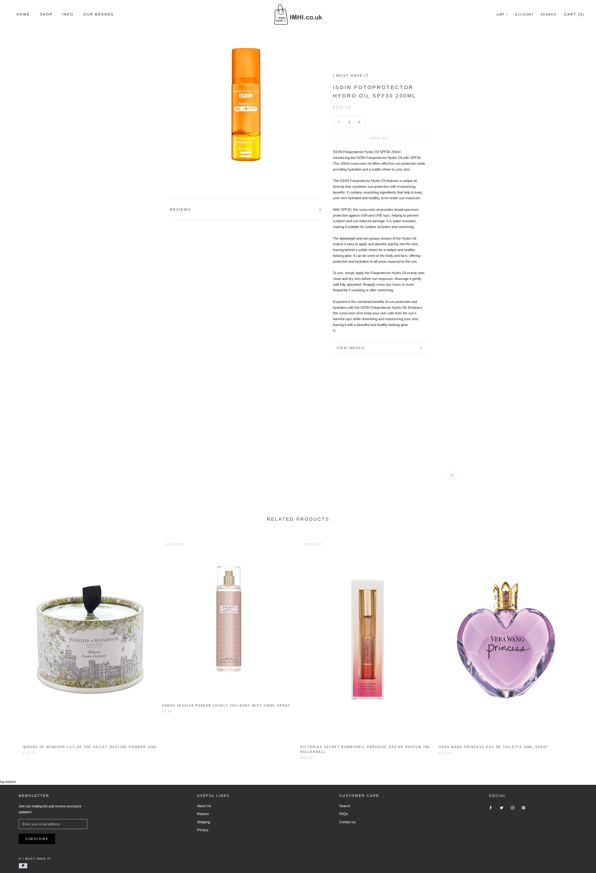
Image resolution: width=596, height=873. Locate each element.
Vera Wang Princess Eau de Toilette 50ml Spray (494, 747)
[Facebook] (490, 808)
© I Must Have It (35, 858)
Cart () (574, 14)
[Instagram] (512, 808)
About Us (204, 806)
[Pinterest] (523, 808)
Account (524, 14)
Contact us (347, 822)
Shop (46, 14)
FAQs (343, 814)
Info (68, 14)
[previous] (14, 644)
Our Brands (98, 14)
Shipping (203, 822)
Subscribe (36, 839)
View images (350, 348)
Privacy (203, 830)
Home (23, 14)
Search (548, 14)
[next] (581, 644)
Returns (203, 814)
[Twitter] (501, 808)
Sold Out (379, 138)
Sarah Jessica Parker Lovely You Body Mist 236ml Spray (226, 705)
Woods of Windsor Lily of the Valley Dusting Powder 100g (90, 747)
